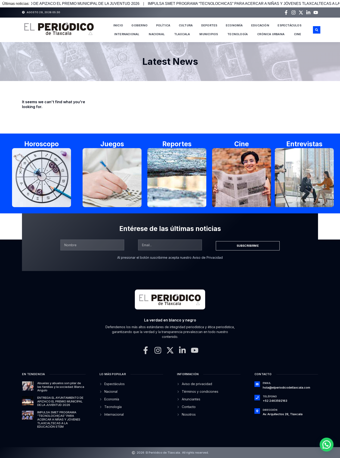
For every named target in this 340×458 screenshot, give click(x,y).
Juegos (112, 144)
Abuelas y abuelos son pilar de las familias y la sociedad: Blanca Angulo (60, 386)
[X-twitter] (301, 12)
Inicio (118, 25)
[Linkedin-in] (308, 12)
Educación (260, 25)
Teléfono (270, 396)
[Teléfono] (257, 397)
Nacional (157, 34)
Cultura (186, 25)
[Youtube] (315, 12)
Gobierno (139, 25)
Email (267, 383)
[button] (316, 30)
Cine (297, 34)
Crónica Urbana (270, 34)
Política (163, 25)
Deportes (209, 25)
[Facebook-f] (286, 12)
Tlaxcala (182, 34)
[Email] (257, 384)
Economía (234, 25)
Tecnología (237, 34)
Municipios (208, 34)
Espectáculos (289, 25)
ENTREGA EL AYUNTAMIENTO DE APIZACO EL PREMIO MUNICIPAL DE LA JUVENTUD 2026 (60, 401)
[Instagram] (293, 12)
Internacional (126, 34)
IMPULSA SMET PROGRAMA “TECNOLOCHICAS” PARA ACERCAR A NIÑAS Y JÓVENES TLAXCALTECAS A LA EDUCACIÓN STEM (58, 419)
